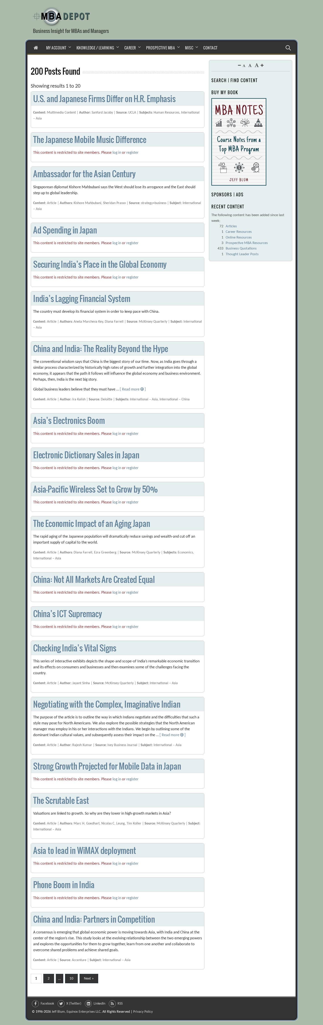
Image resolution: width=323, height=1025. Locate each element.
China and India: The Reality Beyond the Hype (100, 348)
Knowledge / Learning (95, 48)
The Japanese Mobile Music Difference (89, 139)
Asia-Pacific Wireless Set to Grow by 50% (95, 489)
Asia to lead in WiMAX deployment (84, 850)
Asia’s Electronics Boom (69, 420)
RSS (120, 1003)
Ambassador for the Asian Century (84, 173)
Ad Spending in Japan (65, 230)
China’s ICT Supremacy (67, 613)
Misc (189, 48)
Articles (231, 226)
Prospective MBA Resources (247, 243)
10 (71, 978)
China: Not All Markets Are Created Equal (94, 579)
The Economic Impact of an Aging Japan (91, 523)
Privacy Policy (143, 1012)
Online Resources (239, 237)
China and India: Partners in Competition (94, 919)
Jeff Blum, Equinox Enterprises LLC (76, 1012)
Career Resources (239, 232)
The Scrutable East (61, 800)
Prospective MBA (160, 48)
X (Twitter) (73, 1003)
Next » (89, 978)
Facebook (47, 1003)
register (132, 153)
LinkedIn (99, 1003)
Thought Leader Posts (242, 254)
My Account (56, 48)
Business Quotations (241, 248)
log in (117, 153)
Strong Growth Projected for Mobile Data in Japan (107, 766)
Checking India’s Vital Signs (74, 648)
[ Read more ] (133, 389)
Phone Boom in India (63, 884)
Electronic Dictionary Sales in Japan (86, 455)
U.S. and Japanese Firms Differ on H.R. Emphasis (104, 98)
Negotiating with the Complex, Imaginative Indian (106, 704)
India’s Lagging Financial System (81, 298)
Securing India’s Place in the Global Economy (100, 264)
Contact (210, 48)
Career (130, 48)
